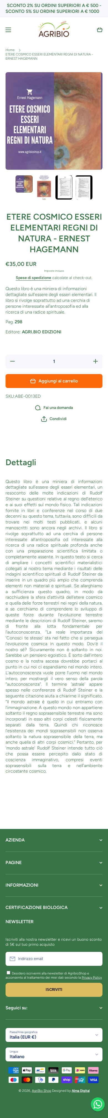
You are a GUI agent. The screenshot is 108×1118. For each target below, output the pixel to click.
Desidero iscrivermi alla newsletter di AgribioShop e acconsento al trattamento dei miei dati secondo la (47, 975)
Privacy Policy (92, 977)
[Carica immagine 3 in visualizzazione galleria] (64, 187)
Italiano (17, 1056)
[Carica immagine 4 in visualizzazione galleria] (83, 187)
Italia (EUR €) (23, 1037)
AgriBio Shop (41, 1091)
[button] (99, 30)
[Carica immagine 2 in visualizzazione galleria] (44, 187)
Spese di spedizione (33, 277)
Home (10, 50)
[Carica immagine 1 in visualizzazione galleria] (24, 184)
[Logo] (54, 30)
